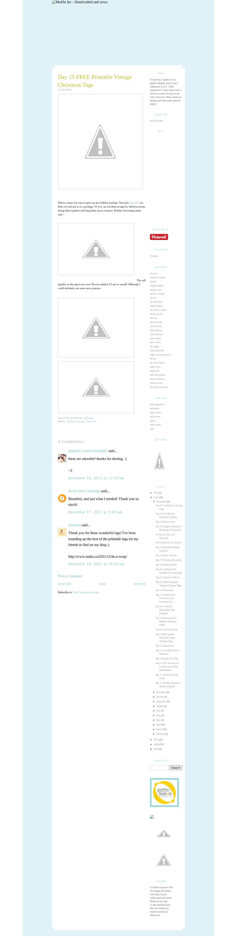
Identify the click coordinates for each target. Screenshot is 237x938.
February (160, 734)
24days (71, 421)
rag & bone (155, 416)
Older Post (139, 583)
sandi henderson (157, 379)
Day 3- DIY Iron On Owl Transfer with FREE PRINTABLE (167, 666)
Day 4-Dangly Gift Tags (167, 658)
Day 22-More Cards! (165, 521)
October (160, 697)
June (158, 715)
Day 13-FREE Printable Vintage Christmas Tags (95, 81)
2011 (156, 497)
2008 (156, 749)
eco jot (153, 298)
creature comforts (158, 277)
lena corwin (155, 342)
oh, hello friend (157, 362)
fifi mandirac (156, 301)
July (158, 710)
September (161, 701)
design (81, 421)
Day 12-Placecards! (164, 590)
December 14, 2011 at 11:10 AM (96, 478)
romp (152, 420)
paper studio (155, 412)
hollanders (154, 408)
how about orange (158, 310)
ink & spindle (156, 314)
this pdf (134, 202)
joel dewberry (156, 330)
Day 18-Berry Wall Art (166, 555)
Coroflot (154, 256)
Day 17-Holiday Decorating (168, 560)
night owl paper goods (160, 354)
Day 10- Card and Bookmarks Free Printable (165, 610)
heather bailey (156, 306)
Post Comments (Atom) (86, 592)
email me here (156, 120)
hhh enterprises (157, 404)
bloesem (154, 273)
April (159, 724)
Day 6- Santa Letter (165, 645)
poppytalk (154, 371)
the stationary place (159, 387)
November (161, 692)
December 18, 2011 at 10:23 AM (96, 564)
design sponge (156, 285)
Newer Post (64, 583)
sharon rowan (156, 383)
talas (152, 429)
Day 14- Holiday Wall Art (168, 577)
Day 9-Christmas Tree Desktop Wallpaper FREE (166, 621)
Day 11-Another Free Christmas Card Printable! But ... (165, 598)
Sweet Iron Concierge (84, 491)
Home (102, 583)
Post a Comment (70, 576)
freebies (92, 421)
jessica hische (156, 322)
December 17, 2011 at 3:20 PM (95, 512)
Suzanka (74, 525)
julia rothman (156, 334)
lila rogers (154, 346)
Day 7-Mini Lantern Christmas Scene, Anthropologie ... (165, 637)
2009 (156, 744)
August (160, 706)
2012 (156, 492)
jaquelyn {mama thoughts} (88, 451)
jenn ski (153, 318)
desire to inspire (157, 293)
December (161, 501)
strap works (155, 424)
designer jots (156, 289)
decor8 (153, 281)
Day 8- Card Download (166, 629)
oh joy (153, 358)
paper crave (155, 366)
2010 (156, 739)
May (158, 720)
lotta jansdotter (157, 350)
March (159, 729)
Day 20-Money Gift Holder (168, 542)
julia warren (155, 338)
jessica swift (155, 326)
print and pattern (157, 374)
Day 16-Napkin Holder (166, 564)
